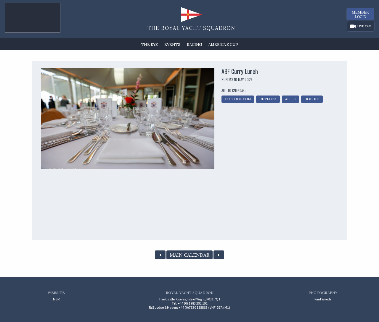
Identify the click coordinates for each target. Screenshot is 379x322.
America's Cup (223, 44)
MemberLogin (360, 14)
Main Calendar (189, 255)
